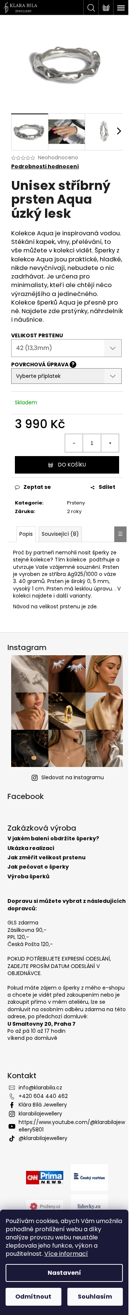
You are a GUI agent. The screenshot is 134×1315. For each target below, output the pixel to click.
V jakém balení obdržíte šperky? (53, 838)
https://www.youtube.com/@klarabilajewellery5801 (72, 1125)
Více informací (66, 1253)
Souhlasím (95, 1296)
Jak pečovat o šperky (38, 867)
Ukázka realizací (30, 848)
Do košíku (72, 464)
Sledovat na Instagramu (72, 777)
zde (92, 606)
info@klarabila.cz (40, 1087)
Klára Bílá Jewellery (43, 1104)
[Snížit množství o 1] (74, 443)
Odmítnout (33, 1296)
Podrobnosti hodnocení (45, 166)
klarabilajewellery (40, 1113)
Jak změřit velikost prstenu (46, 857)
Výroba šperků (28, 876)
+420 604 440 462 (43, 1096)
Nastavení (64, 1272)
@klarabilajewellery (43, 1138)
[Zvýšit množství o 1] (110, 443)
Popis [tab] (26, 534)
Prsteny (76, 502)
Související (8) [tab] (60, 534)
